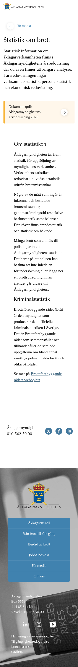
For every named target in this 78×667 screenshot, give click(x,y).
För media (39, 566)
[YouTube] (52, 624)
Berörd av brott (39, 544)
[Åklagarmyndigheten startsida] (23, 7)
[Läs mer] (64, 112)
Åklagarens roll (39, 523)
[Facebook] (57, 431)
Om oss (39, 576)
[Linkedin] (67, 431)
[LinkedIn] (25, 624)
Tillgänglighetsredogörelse (30, 642)
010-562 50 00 (19, 434)
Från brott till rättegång (39, 534)
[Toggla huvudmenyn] (70, 7)
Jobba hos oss (39, 555)
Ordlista (17, 652)
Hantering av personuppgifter (32, 636)
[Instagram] (39, 624)
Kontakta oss (20, 647)
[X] (47, 431)
